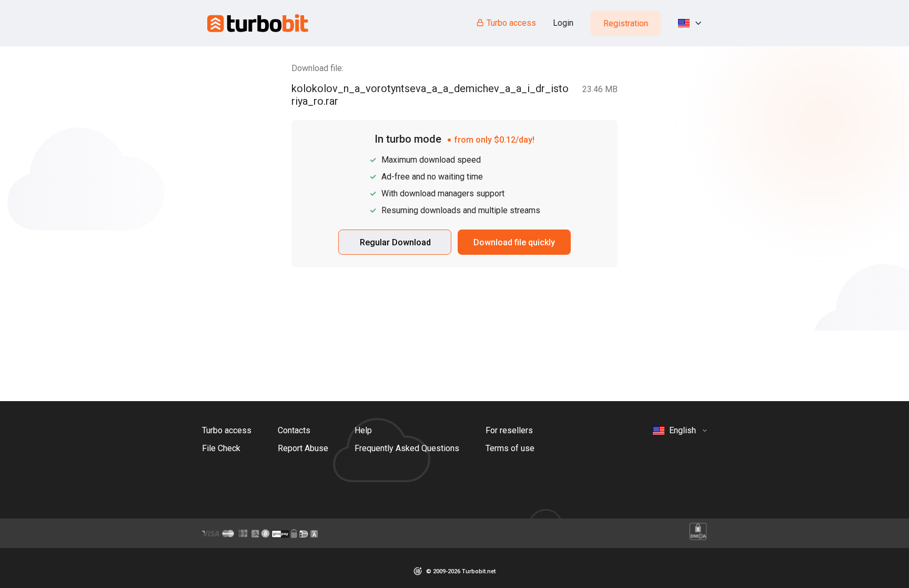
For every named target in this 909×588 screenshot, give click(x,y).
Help (363, 430)
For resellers (509, 430)
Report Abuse (303, 448)
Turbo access (511, 23)
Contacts (294, 430)
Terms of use (510, 448)
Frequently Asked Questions (407, 448)
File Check (221, 448)
